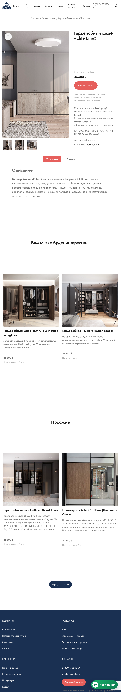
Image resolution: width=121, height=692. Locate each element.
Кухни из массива (11, 674)
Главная (35, 18)
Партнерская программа (74, 642)
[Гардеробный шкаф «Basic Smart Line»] (31, 479)
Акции (60, 5)
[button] (8, 36)
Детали (70, 159)
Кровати (6, 686)
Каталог (16, 5)
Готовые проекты (71, 6)
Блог (64, 629)
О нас (26, 6)
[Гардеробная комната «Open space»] (90, 300)
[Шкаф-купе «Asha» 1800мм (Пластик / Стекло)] (90, 479)
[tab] (51, 159)
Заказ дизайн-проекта (73, 636)
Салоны (48, 5)
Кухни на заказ (10, 667)
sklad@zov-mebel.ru (71, 674)
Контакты (87, 5)
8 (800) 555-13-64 (101, 6)
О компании (8, 629)
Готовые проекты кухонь (14, 636)
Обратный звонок (73, 682)
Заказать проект (86, 85)
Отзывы (36, 5)
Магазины (7, 642)
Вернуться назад (60, 584)
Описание (52, 159)
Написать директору (72, 648)
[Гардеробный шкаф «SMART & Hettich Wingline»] (31, 300)
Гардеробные (48, 18)
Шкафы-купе (8, 680)
